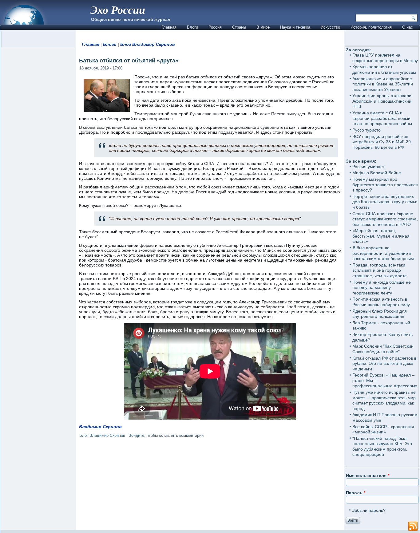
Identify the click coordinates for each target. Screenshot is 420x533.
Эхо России (117, 10)
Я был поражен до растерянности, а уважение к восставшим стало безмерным (383, 253)
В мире (263, 27)
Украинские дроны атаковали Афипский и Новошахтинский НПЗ (381, 101)
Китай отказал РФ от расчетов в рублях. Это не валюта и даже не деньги (384, 363)
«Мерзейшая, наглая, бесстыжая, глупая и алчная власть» (381, 236)
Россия (215, 27)
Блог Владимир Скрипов (147, 44)
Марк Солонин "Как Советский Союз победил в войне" (383, 349)
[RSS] (413, 526)
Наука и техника (295, 27)
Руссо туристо (366, 130)
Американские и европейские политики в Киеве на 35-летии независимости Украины (382, 84)
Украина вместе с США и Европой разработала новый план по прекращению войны (382, 118)
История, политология (371, 27)
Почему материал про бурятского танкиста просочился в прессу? (385, 184)
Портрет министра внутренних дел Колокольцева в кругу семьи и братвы (385, 202)
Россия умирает (368, 166)
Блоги (192, 27)
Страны (239, 27)
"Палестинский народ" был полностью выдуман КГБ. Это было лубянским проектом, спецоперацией (382, 446)
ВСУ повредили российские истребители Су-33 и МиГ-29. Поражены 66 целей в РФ (382, 142)
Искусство (330, 27)
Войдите (136, 435)
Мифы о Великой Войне (376, 172)
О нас (407, 27)
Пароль (355, 492)
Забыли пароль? (369, 510)
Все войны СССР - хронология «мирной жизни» (383, 429)
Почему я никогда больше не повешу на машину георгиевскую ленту (381, 287)
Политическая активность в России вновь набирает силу (381, 302)
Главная (168, 27)
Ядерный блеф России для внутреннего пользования (379, 314)
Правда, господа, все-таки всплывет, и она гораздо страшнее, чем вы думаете (379, 270)
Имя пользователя (367, 475)
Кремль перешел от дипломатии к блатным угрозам (384, 69)
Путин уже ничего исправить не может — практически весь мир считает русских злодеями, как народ (384, 400)
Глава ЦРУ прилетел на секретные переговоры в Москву (385, 58)
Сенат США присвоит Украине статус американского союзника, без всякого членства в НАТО (385, 219)
